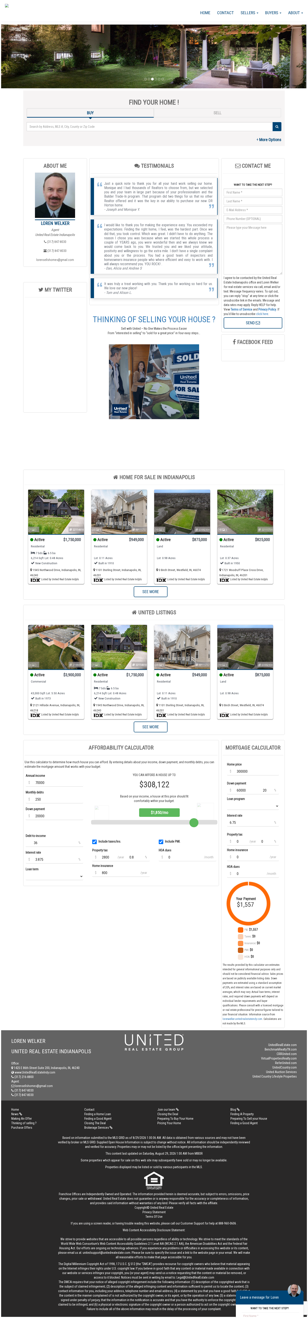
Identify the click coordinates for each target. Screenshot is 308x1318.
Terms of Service (241, 309)
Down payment (35, 809)
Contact (225, 12)
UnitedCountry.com (284, 1067)
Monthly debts (35, 792)
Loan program (236, 799)
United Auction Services (281, 1072)
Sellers (248, 12)
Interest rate (33, 852)
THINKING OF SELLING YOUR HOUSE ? (154, 319)
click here (262, 314)
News (15, 1114)
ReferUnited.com (286, 1063)
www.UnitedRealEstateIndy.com (34, 1072)
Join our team (166, 1109)
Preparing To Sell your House (248, 1118)
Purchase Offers (21, 1127)
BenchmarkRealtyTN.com (281, 1049)
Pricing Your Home (169, 1123)
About (294, 12)
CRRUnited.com (287, 1054)
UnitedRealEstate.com (282, 1045)
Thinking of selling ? (24, 1123)
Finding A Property (242, 1114)
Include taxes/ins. (110, 841)
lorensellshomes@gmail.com (55, 260)
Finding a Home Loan (97, 1114)
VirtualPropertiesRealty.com (279, 1058)
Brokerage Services (97, 1127)
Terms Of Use (154, 1216)
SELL (217, 112)
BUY (90, 112)
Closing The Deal (95, 1123)
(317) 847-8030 (56, 242)
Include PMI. (172, 841)
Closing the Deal (167, 1114)
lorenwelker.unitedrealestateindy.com (242, 1019)
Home (205, 12)
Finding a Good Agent (98, 1118)
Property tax (100, 850)
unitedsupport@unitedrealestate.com (106, 1252)
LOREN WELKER (55, 223)
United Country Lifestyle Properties (275, 1076)
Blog (233, 1109)
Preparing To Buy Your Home (175, 1118)
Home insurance (102, 866)
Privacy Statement (154, 1212)
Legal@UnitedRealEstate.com (195, 1277)
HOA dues (165, 850)
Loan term (32, 869)
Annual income (35, 775)
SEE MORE (150, 591)
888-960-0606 (227, 1223)
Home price (234, 764)
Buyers (272, 12)
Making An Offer (21, 1118)
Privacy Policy (267, 309)
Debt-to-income (36, 836)
